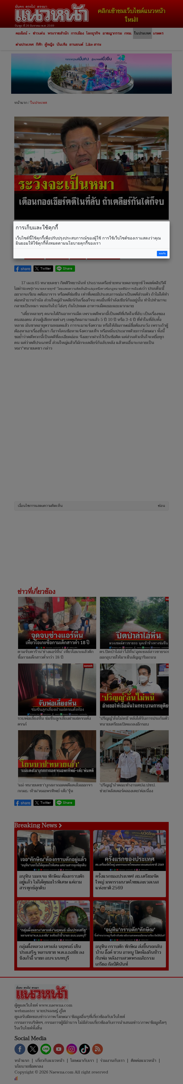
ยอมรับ (162, 253)
